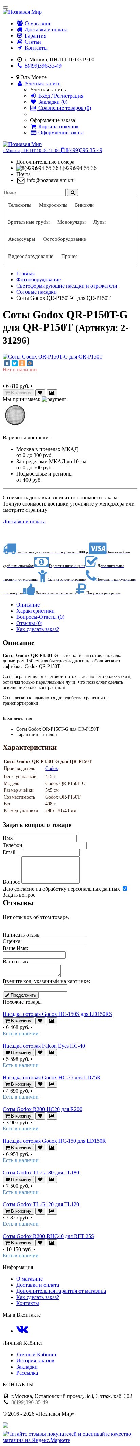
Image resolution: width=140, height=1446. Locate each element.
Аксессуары (21, 239)
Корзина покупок (58, 126)
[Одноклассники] (22, 363)
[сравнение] (52, 392)
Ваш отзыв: (16, 961)
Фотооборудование (64, 239)
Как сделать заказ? (37, 629)
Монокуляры (71, 222)
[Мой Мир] (30, 363)
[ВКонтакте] (7, 363)
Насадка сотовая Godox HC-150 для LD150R (54, 1141)
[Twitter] (15, 363)
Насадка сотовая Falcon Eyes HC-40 (44, 1046)
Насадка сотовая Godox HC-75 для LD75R (52, 1077)
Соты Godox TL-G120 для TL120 (41, 1204)
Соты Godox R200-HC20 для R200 (42, 1109)
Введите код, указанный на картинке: (46, 981)
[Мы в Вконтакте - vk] (22, 1331)
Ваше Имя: (15, 948)
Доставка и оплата (45, 29)
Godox (51, 768)
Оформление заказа (60, 132)
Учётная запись (41, 83)
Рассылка (27, 1373)
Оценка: (12, 941)
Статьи (32, 42)
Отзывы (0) (29, 623)
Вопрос (11, 882)
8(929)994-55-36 (78, 168)
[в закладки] (40, 392)
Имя (8, 838)
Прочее (69, 256)
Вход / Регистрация (60, 96)
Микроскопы (53, 205)
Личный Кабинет (36, 1354)
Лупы (99, 222)
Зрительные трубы (29, 222)
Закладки (27, 1367)
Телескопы (19, 205)
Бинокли (84, 205)
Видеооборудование (30, 256)
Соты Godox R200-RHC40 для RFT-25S (48, 1236)
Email (9, 852)
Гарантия (34, 36)
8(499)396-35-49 (42, 66)
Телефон (12, 845)
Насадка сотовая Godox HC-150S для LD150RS (57, 1014)
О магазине (37, 23)
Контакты (35, 48)
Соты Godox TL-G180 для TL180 (41, 1172)
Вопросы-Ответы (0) (40, 617)
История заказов (35, 1360)
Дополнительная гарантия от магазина (61, 1291)
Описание (28, 605)
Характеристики (35, 611)
